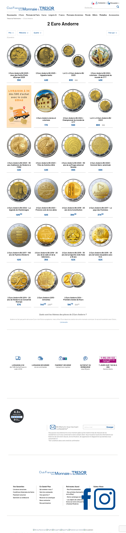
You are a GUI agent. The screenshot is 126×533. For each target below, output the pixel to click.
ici (57, 438)
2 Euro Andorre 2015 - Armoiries (46, 298)
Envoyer (110, 427)
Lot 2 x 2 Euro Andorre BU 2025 (73, 74)
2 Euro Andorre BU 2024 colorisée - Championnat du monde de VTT (100, 75)
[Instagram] (104, 509)
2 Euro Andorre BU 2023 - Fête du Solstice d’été (46, 164)
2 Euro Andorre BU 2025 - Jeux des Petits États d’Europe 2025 (19, 75)
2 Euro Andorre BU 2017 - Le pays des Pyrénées (100, 209)
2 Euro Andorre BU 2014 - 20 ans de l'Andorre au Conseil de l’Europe (19, 299)
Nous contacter (45, 500)
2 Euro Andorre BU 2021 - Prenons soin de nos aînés (46, 209)
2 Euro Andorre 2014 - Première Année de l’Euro (73, 298)
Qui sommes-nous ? (46, 489)
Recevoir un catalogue (47, 497)
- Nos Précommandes (73, 489)
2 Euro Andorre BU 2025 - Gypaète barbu (46, 74)
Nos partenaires (45, 503)
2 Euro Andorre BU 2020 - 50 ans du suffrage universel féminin (73, 165)
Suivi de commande (46, 492)
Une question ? (45, 495)
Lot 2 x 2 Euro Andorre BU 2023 (100, 119)
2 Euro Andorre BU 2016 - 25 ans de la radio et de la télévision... (46, 255)
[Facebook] (86, 509)
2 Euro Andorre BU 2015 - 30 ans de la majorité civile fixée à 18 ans (73, 255)
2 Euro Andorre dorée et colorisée (46, 119)
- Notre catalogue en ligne (75, 497)
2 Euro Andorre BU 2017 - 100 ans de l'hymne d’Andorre (19, 254)
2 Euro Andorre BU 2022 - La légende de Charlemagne (19, 209)
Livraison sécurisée (19, 489)
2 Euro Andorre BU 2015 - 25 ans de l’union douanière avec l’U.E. (100, 255)
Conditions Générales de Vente (23, 492)
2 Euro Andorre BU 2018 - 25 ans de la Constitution (73, 209)
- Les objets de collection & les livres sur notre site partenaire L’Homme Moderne (76, 502)
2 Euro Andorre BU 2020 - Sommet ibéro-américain (100, 164)
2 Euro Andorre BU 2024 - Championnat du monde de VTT (73, 120)
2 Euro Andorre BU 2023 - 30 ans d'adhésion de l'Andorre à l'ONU (19, 165)
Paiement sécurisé (19, 495)
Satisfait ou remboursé (21, 497)
